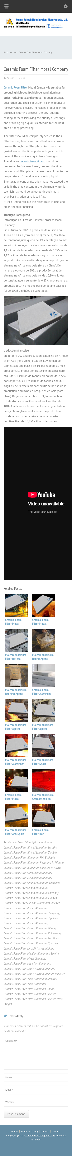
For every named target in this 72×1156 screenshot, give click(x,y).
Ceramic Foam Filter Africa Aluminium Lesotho (30, 847)
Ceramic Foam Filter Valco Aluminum (25, 984)
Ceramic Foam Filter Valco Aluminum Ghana (29, 989)
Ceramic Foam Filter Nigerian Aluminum (27, 963)
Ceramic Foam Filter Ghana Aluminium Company (32, 883)
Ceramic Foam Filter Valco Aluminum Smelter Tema (33, 999)
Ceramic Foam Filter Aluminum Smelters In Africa (32, 868)
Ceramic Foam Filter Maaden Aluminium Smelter (32, 953)
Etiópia (8, 1004)
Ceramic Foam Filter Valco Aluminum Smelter (30, 994)
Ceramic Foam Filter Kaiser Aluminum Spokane (31, 943)
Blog (35, 1131)
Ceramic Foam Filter (16, 87)
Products (25, 1131)
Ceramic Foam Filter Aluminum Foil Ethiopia (29, 857)
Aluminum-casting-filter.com (40, 1135)
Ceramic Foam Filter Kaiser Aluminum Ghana (29, 928)
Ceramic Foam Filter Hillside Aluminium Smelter (32, 903)
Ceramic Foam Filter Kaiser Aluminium (26, 908)
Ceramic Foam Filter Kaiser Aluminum (25, 923)
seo (23, 77)
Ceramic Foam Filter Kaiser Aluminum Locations (31, 938)
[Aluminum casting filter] (36, 27)
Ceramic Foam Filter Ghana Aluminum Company (31, 893)
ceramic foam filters (32, 161)
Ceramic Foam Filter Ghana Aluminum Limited (30, 898)
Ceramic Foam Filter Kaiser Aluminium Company (31, 913)
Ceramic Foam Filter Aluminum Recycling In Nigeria (34, 862)
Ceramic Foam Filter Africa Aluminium (30, 842)
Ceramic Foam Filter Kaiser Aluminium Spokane (31, 918)
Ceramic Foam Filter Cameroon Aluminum (27, 873)
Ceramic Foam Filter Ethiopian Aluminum (27, 878)
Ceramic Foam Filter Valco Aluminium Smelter (30, 979)
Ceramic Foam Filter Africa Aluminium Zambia (30, 852)
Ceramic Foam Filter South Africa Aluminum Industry (34, 974)
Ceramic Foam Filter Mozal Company (24, 958)
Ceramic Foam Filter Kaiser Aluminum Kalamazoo (32, 933)
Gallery (45, 1131)
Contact (56, 1131)
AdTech (10, 77)
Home (14, 1131)
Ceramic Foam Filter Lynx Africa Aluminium (28, 948)
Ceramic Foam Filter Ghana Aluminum (25, 888)
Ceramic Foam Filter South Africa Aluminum (29, 969)
